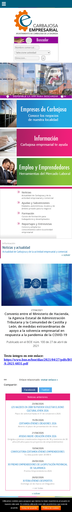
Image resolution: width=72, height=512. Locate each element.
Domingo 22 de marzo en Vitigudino (38, 483)
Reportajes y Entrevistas (37, 224)
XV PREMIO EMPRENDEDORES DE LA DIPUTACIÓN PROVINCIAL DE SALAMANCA (37, 466)
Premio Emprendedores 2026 (38, 471)
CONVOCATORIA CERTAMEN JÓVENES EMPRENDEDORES (37, 451)
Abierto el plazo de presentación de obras (37, 426)
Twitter (45, 389)
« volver (66, 255)
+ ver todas (38, 488)
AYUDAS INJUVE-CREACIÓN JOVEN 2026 (37, 436)
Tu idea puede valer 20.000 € (37, 454)
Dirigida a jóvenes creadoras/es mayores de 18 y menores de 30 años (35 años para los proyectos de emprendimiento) (38, 440)
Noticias (26, 192)
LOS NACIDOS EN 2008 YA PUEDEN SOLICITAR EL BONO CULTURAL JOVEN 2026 (37, 408)
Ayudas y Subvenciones (36, 203)
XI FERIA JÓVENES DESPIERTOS (37, 480)
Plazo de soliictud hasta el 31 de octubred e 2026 (37, 413)
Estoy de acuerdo (29, 508)
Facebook (29, 389)
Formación (28, 213)
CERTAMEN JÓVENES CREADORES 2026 (37, 423)
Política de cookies (51, 508)
